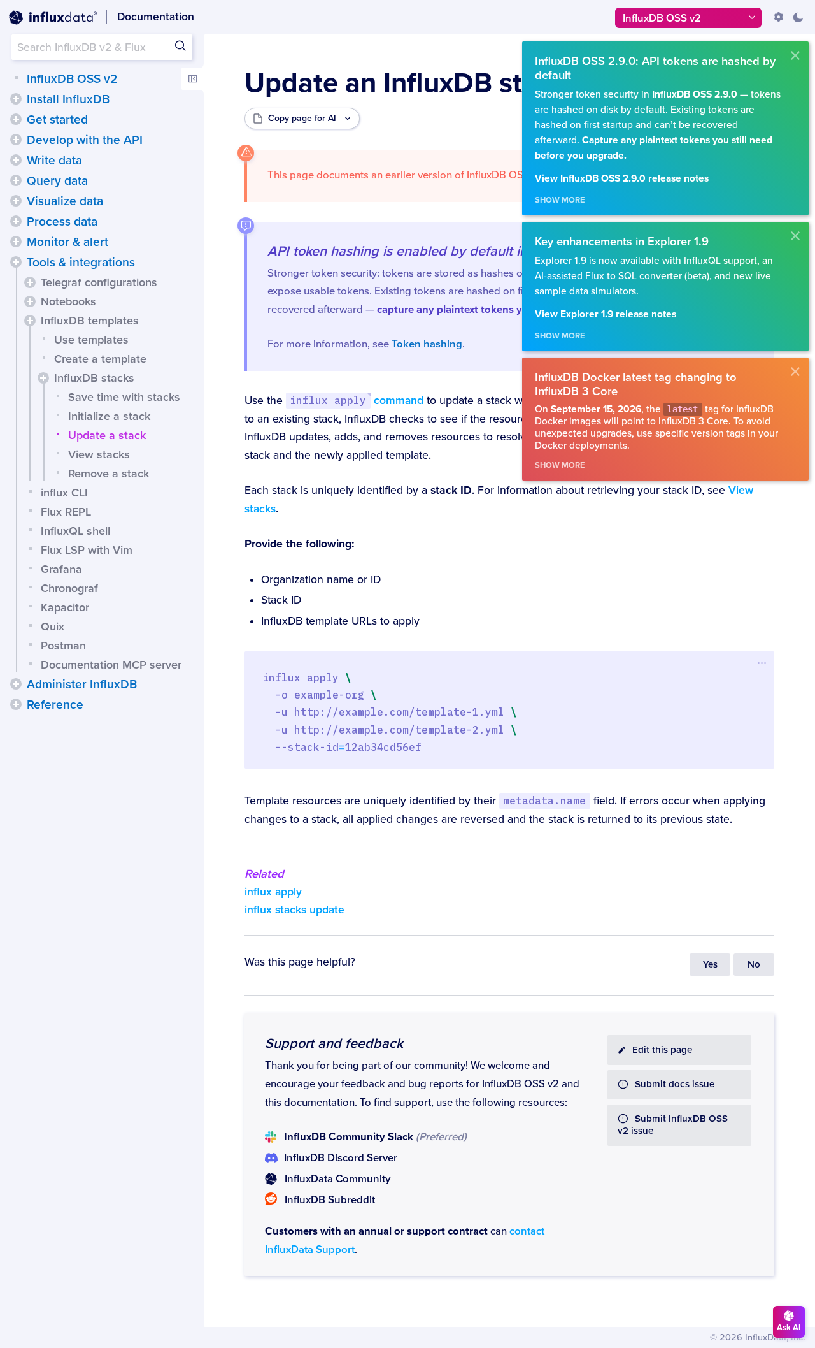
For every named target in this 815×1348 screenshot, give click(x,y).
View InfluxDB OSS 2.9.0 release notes (622, 179)
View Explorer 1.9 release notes (605, 314)
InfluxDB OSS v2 (72, 79)
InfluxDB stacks (94, 378)
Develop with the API (85, 140)
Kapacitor (65, 607)
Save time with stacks (124, 397)
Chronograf (69, 588)
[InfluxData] (53, 18)
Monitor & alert (67, 242)
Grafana (61, 569)
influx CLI (64, 493)
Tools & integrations (81, 262)
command (356, 400)
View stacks (99, 454)
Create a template (100, 359)
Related (264, 874)
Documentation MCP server (111, 665)
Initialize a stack (109, 416)
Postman (63, 646)
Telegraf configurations (99, 282)
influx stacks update (294, 910)
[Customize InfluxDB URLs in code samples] (778, 17)
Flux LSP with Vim (86, 550)
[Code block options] (762, 662)
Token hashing (427, 344)
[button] (16, 99)
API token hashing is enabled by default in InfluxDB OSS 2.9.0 (458, 251)
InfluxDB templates (90, 321)
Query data (57, 181)
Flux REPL (66, 512)
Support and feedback (334, 1043)
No (754, 965)
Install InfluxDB (68, 99)
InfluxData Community (337, 1179)
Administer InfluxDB (82, 684)
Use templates (91, 340)
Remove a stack (108, 474)
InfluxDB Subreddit (330, 1200)
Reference (55, 705)
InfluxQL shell (75, 531)
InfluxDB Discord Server (340, 1158)
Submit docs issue (674, 1084)
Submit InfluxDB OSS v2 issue (673, 1125)
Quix (52, 627)
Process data (62, 221)
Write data (54, 160)
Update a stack (107, 435)
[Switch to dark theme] (797, 17)
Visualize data (65, 201)
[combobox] (101, 47)
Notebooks (68, 301)
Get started (57, 119)
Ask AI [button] (789, 1328)
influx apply (273, 892)
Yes (710, 965)
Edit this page (662, 1050)
